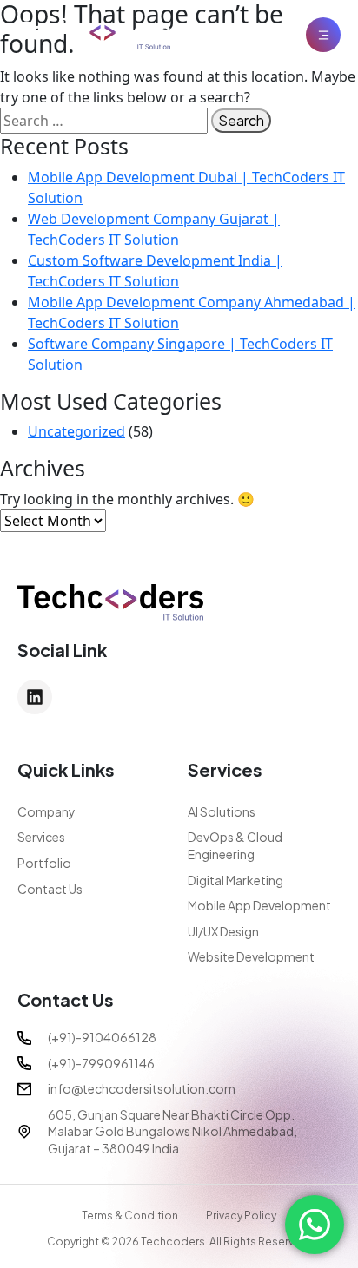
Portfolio (44, 863)
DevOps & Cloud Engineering (235, 845)
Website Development (251, 956)
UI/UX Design (223, 931)
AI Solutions (221, 811)
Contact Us (50, 889)
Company (46, 811)
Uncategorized (76, 431)
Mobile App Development (259, 905)
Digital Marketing (235, 880)
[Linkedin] (34, 697)
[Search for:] (104, 121)
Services (41, 836)
